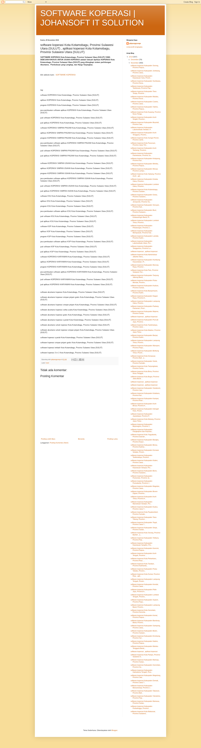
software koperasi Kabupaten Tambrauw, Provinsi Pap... (141, 87)
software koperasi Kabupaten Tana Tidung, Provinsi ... (143, 518)
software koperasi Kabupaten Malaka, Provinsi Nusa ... (145, 97)
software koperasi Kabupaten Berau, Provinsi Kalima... (144, 446)
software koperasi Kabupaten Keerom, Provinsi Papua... (145, 549)
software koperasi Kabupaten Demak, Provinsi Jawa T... (144, 681)
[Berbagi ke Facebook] (80, 359)
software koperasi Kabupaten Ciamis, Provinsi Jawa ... (144, 103)
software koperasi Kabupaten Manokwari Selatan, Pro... (141, 503)
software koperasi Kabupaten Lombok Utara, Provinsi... (145, 185)
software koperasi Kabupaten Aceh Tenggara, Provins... (143, 134)
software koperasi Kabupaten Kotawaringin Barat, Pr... (141, 216)
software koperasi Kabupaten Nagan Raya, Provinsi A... (144, 297)
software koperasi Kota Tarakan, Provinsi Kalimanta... (142, 565)
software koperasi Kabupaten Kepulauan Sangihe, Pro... (141, 544)
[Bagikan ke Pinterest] (83, 359)
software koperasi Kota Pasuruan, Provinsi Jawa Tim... (143, 144)
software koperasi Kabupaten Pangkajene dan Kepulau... (142, 430)
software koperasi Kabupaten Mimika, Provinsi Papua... (144, 165)
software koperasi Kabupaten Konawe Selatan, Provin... (145, 451)
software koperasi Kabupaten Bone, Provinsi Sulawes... (144, 472)
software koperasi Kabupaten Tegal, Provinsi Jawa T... (144, 523)
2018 (131, 57)
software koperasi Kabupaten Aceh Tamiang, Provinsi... (143, 149)
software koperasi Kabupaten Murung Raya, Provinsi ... (144, 266)
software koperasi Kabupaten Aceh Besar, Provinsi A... (143, 405)
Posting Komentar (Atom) (59, 443)
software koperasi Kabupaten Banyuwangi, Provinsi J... (141, 687)
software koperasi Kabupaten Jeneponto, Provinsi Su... (141, 201)
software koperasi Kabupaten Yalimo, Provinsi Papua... (144, 108)
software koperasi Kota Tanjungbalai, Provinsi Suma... (144, 367)
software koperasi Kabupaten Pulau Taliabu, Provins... (144, 570)
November (135, 63)
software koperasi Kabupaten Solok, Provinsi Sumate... (144, 362)
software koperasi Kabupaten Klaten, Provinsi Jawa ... (144, 461)
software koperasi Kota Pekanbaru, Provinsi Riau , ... (144, 559)
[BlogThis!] (75, 359)
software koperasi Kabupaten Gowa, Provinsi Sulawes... (144, 196)
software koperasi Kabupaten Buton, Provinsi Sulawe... (144, 632)
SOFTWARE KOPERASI (66, 75)
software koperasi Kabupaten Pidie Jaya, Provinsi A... (144, 590)
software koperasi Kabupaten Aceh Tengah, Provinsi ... (143, 554)
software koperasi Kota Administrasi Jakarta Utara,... (144, 255)
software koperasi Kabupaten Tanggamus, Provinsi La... (141, 247)
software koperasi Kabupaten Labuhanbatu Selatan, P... (141, 128)
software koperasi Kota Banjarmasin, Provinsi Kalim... (144, 292)
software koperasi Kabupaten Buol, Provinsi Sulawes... (144, 211)
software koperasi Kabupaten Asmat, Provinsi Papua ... (144, 616)
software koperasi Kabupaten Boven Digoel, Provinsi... (144, 492)
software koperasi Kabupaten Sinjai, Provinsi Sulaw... (144, 529)
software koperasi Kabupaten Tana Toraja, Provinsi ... (143, 92)
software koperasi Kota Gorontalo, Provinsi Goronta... (143, 611)
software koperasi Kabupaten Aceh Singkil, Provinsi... (143, 118)
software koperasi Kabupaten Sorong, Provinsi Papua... (145, 66)
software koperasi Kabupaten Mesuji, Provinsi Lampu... (144, 170)
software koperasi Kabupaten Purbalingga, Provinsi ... (141, 707)
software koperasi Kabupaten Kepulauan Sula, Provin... (141, 77)
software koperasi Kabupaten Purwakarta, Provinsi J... (141, 482)
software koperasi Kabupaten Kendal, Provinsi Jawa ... (144, 585)
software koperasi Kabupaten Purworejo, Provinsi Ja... (141, 477)
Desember (135, 60)
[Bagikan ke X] (77, 359)
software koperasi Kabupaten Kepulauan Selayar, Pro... (141, 467)
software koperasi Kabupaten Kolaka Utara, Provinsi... (144, 180)
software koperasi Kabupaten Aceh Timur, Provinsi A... (143, 498)
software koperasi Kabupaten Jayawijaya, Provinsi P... (141, 415)
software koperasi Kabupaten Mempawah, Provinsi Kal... (141, 232)
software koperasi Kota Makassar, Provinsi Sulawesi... (143, 712)
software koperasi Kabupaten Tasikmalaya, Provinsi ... (141, 456)
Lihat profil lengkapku (134, 47)
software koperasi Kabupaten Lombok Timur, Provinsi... (145, 221)
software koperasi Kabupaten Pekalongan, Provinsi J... (141, 227)
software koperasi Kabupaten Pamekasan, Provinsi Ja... (141, 154)
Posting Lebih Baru (48, 439)
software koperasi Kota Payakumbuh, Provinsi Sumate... (144, 513)
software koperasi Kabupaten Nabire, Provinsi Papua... (144, 642)
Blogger (114, 730)
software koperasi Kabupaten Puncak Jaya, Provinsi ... (144, 321)
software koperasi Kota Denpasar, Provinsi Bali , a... (143, 357)
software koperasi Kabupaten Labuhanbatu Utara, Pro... (141, 242)
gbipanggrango (135, 43)
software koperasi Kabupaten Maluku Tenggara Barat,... (144, 647)
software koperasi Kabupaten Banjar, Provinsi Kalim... (144, 336)
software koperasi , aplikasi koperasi (144, 251)
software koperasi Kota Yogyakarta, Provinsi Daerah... (144, 435)
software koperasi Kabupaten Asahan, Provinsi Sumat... (145, 287)
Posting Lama (112, 439)
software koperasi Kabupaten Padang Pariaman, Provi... (145, 307)
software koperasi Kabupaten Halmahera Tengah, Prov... (141, 671)
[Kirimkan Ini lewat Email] (72, 359)
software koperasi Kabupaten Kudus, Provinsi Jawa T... (144, 508)
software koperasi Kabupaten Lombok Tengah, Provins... (145, 596)
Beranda (81, 439)
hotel (47, 363)
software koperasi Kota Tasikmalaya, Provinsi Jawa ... (144, 326)
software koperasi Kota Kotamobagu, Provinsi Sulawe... (144, 190)
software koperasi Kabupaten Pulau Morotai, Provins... (144, 281)
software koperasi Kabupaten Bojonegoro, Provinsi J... (141, 425)
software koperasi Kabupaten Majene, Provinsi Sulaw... (145, 312)
